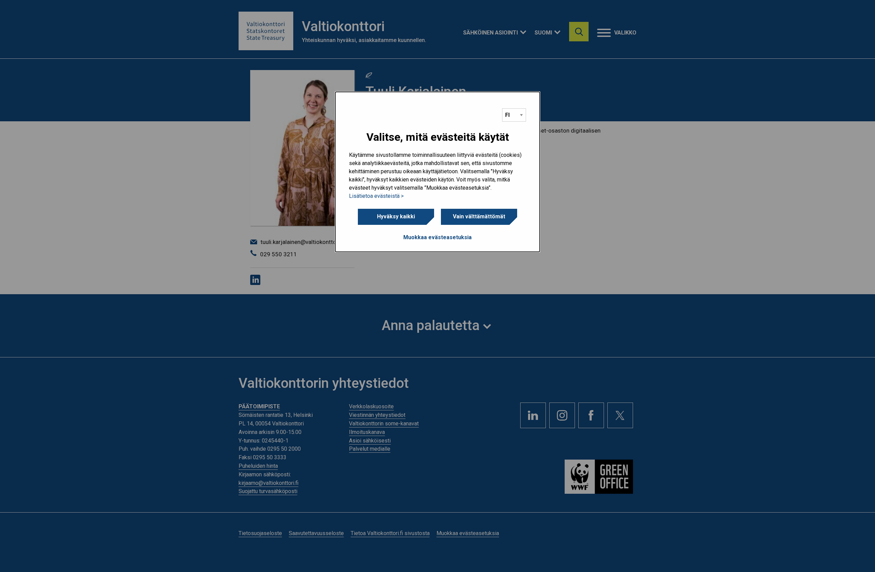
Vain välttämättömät (479, 216)
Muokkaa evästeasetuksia (437, 237)
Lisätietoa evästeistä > (376, 196)
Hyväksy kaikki (396, 216)
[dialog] (437, 172)
